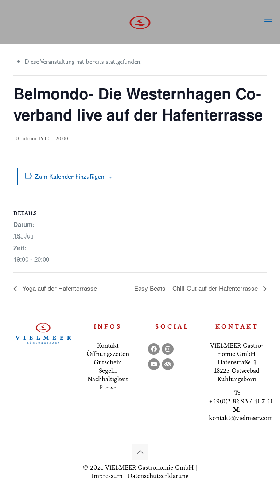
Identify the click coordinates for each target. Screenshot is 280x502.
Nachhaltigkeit (108, 379)
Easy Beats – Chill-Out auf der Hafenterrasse (197, 288)
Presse (107, 387)
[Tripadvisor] (168, 364)
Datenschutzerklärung (158, 476)
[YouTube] (154, 364)
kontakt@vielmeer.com (241, 418)
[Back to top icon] (140, 452)
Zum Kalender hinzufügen (69, 176)
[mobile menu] (268, 22)
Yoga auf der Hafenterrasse (58, 288)
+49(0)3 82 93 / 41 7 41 (241, 401)
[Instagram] (168, 349)
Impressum (107, 476)
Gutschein (108, 362)
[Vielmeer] (140, 22)
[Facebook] (154, 349)
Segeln (108, 370)
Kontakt (108, 345)
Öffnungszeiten (108, 354)
